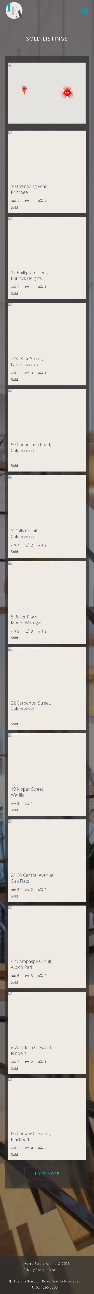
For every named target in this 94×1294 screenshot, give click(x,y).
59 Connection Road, (31, 447)
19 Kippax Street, (27, 792)
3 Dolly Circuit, (24, 534)
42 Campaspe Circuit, (31, 964)
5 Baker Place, (26, 620)
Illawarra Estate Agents (38, 1264)
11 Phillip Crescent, (29, 275)
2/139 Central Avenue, (32, 878)
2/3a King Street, (27, 361)
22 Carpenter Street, (31, 706)
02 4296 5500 (47, 1287)
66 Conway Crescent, (31, 1136)
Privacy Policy (34, 1270)
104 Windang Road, (30, 189)
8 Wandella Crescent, (31, 1050)
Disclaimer (57, 1270)
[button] (24, 90)
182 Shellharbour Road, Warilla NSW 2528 (46, 1281)
